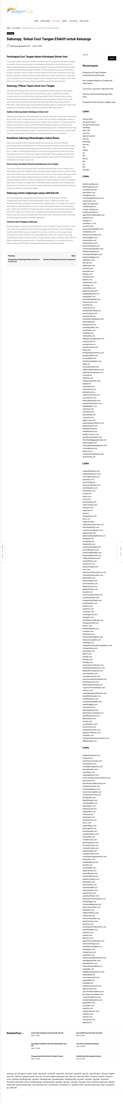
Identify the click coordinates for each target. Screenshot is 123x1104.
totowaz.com (88, 690)
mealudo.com (88, 631)
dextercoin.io (88, 451)
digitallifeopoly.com (90, 800)
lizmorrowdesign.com (91, 944)
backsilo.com (88, 659)
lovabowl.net (87, 758)
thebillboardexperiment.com (93, 972)
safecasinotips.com (90, 890)
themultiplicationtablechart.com (95, 445)
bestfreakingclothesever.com (94, 668)
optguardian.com (89, 812)
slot (84, 147)
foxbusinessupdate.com (92, 640)
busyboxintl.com (89, 544)
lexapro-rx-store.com (90, 434)
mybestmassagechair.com (93, 372)
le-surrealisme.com (90, 243)
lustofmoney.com (89, 727)
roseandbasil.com (89, 358)
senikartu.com (88, 508)
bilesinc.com (87, 280)
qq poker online (77, 1085)
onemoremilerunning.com (92, 595)
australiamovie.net (90, 190)
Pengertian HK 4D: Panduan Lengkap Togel (99, 102)
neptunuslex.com (89, 201)
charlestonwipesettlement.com (95, 693)
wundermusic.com (90, 840)
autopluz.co (87, 221)
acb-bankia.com (89, 651)
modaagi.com (88, 285)
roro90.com (87, 494)
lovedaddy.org (88, 643)
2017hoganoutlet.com (91, 477)
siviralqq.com (88, 662)
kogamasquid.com (90, 443)
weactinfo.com (88, 612)
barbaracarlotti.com (90, 426)
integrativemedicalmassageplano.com (97, 645)
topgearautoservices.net (92, 986)
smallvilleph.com (89, 288)
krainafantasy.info (89, 502)
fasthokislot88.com (90, 887)
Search (85, 55)
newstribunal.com (89, 764)
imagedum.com (89, 955)
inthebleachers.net (90, 431)
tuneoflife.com (88, 735)
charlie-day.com (89, 634)
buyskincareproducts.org (92, 437)
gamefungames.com (91, 843)
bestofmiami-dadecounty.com (94, 783)
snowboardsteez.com (91, 598)
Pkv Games (56, 21)
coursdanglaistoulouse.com (93, 198)
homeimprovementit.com (92, 761)
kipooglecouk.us (89, 392)
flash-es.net (87, 654)
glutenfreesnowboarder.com (93, 941)
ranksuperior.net (89, 707)
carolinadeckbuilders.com (92, 254)
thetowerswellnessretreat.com (94, 958)
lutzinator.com (88, 932)
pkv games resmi (89, 122)
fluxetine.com (88, 378)
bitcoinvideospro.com (91, 527)
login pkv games (89, 136)
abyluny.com (87, 1017)
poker (30, 1074)
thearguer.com (88, 617)
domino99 (42, 1074)
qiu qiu (85, 158)
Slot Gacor (73, 21)
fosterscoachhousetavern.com (94, 572)
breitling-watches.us (90, 212)
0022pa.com (87, 274)
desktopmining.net (90, 429)
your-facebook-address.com (93, 991)
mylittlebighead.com (90, 862)
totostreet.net (88, 814)
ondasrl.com (87, 935)
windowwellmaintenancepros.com (96, 738)
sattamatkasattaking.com (92, 966)
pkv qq (26, 1082)
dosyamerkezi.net (89, 240)
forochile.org (87, 305)
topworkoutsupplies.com (92, 792)
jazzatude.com (88, 271)
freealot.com (87, 865)
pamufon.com (88, 924)
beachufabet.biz (89, 975)
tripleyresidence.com (91, 913)
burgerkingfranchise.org (92, 555)
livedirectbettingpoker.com (93, 637)
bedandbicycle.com (90, 873)
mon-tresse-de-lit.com (91, 977)
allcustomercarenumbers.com (94, 899)
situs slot (86, 133)
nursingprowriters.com (91, 676)
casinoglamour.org (90, 448)
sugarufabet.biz (89, 980)
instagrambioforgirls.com (92, 600)
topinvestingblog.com (91, 257)
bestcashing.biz (89, 322)
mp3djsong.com (89, 195)
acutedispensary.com (91, 682)
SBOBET (64, 21)
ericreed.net (87, 375)
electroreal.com (89, 781)
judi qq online (88, 119)
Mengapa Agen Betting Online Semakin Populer (47, 1056)
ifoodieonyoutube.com (91, 786)
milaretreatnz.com (90, 282)
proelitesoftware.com (91, 896)
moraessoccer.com (90, 302)
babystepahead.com (90, 710)
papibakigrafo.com (90, 406)
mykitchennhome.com (91, 395)
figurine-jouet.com (90, 989)
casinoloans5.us (89, 386)
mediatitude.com (89, 232)
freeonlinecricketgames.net (93, 319)
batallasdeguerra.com (91, 294)
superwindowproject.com (92, 403)
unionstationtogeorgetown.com (95, 856)
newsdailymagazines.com (93, 767)
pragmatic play (28, 1076)
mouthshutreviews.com (92, 795)
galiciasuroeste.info (90, 291)
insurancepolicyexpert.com (93, 249)
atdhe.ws (86, 364)
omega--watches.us (90, 209)
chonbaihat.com (89, 336)
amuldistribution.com (91, 834)
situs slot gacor (95, 1074)
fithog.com (87, 350)
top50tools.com (89, 260)
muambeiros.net (89, 330)
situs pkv (86, 170)
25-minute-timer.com (91, 845)
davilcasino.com (89, 817)
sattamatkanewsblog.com (93, 685)
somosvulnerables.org (91, 918)
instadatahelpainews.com (92, 1000)
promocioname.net (90, 313)
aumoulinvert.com (90, 398)
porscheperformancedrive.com (94, 927)
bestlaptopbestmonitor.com (93, 353)
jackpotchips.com (89, 893)
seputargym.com (89, 806)
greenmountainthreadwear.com (95, 679)
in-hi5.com (87, 499)
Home (36, 21)
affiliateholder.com (90, 741)
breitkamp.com (88, 910)
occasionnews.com (90, 724)
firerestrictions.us (89, 325)
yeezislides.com (89, 772)
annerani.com (88, 268)
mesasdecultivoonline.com (93, 575)
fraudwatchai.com (90, 820)
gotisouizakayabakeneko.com (94, 536)
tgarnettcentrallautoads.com (94, 215)
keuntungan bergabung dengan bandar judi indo (47, 1033)
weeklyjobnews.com (90, 699)
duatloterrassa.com (90, 921)
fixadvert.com (88, 218)
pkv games (22, 1074)
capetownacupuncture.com (93, 524)
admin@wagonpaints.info (20, 46)
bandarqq (86, 128)
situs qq (86, 139)
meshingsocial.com (90, 614)
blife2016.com (88, 938)
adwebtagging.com (90, 704)
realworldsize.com (90, 561)
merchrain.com (88, 1006)
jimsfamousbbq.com (90, 184)
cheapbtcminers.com (91, 854)
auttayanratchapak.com (92, 547)
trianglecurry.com (89, 952)
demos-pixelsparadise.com (93, 229)
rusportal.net (87, 510)
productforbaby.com (90, 567)
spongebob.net (88, 541)
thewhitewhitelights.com (92, 361)
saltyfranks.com (89, 266)
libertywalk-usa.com (90, 187)
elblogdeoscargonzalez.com (93, 339)
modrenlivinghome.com (92, 997)
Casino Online (45, 21)
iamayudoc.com (89, 859)
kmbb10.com (88, 606)
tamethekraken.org (90, 930)
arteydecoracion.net (90, 347)
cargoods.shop (88, 522)
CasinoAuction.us (89, 389)
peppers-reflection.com (91, 733)
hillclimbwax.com (89, 718)
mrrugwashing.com (90, 648)
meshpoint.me (88, 539)
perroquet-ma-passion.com (93, 994)
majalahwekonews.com (92, 474)
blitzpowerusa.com (90, 586)
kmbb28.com (88, 1008)
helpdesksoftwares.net (91, 755)
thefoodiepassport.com (92, 401)
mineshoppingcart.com (91, 789)
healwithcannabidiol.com (92, 946)
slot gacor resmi (85, 1082)
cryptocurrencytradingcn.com (94, 688)
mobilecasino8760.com (92, 381)
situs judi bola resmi (39, 1085)
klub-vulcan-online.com (91, 907)
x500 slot (18, 1076)
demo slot (86, 130)
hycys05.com (88, 592)
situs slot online (83, 1076)
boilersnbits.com (89, 578)
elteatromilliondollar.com (92, 553)
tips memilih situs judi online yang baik (89, 1033)
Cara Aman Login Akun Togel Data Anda (98, 89)
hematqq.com (65, 1085)
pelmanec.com (88, 480)
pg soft (85, 1074)
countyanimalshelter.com (92, 702)
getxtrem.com (88, 609)
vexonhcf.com (88, 226)
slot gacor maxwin (97, 1076)
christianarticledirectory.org (93, 454)
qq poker (35, 1079)
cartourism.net (88, 417)
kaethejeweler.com (90, 963)
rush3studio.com (89, 491)
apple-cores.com (89, 420)
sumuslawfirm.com (90, 674)
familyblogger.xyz (89, 902)
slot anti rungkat (108, 1074)
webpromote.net (89, 341)
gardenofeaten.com (90, 589)
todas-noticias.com (90, 505)
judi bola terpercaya (99, 1082)
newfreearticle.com (90, 584)
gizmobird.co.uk (89, 192)
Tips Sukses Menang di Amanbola (87, 1043)
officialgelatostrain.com (92, 961)
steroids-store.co (89, 344)
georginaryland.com (90, 355)
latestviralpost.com (90, 581)
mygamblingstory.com (91, 471)
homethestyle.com (90, 831)
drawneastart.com (90, 885)
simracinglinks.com (90, 237)
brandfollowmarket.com (92, 696)
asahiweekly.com (89, 868)
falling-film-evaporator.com (93, 671)
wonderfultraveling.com (92, 311)
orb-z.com (86, 569)
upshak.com (87, 657)
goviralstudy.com (89, 415)
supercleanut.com (89, 871)
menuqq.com (12, 1074)
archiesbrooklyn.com (91, 327)
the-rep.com (87, 263)
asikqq (85, 150)
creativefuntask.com (90, 848)
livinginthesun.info (90, 516)
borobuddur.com (89, 837)
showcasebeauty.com (91, 246)
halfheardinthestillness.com (93, 370)
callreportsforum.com (91, 1011)
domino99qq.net (89, 482)
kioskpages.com (89, 949)
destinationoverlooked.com (93, 713)
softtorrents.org (89, 916)
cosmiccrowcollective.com (93, 530)
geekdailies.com (89, 1003)
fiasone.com (87, 626)
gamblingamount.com (91, 716)
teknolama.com (89, 564)
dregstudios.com (89, 296)
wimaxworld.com (89, 316)
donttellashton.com (90, 488)
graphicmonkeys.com (91, 879)
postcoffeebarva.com (91, 550)
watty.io (86, 513)
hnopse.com (87, 721)
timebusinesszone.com (92, 730)
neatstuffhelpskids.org (91, 299)
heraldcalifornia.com (90, 876)
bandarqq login (25, 1079)
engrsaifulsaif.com (90, 851)
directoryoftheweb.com (92, 485)
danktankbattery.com (91, 629)
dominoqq (86, 142)
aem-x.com (87, 823)
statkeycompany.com (91, 251)
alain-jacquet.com (89, 533)
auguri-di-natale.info (90, 204)
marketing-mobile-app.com (93, 620)
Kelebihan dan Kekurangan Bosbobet (88, 1056)
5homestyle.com (89, 457)
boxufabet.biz (88, 983)
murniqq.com (54, 1085)
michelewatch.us (89, 207)
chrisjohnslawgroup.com (92, 904)
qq (84, 153)
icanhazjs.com (88, 409)
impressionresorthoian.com (93, 665)
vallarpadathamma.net (91, 558)
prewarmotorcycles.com (92, 235)
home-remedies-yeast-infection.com (96, 778)
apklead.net (87, 1022)
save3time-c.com (89, 223)
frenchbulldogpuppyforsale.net (94, 440)
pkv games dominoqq (91, 125)
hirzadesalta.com (89, 797)
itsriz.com (86, 519)
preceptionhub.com (90, 769)
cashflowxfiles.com (90, 603)
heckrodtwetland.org (90, 367)
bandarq (15, 1079)
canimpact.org (88, 412)
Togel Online (84, 21)
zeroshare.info (88, 277)
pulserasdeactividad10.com (93, 423)
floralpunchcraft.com (91, 623)
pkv (84, 156)
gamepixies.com (89, 882)
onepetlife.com (88, 969)
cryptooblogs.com (89, 826)
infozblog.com (88, 333)
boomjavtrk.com (89, 1020)
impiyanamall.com (90, 809)
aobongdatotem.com (91, 775)
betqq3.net (87, 384)
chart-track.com (89, 308)
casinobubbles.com (90, 803)
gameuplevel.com (89, 828)
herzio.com (87, 496)
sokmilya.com (88, 1014)
